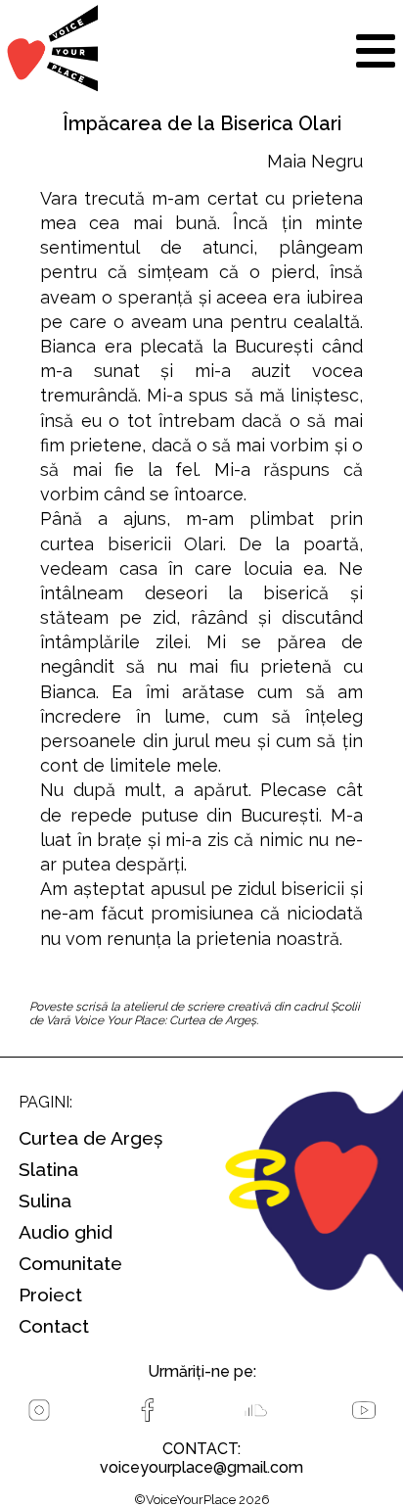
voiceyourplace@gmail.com (201, 1467)
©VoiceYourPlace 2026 (202, 1499)
